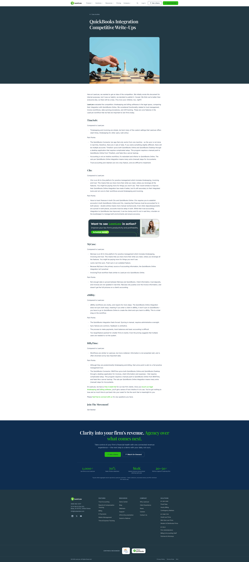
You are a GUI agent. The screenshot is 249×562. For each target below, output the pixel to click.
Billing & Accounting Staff (169, 533)
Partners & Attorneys (167, 536)
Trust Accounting (104, 502)
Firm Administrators (167, 530)
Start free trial (171, 3)
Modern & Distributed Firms (169, 523)
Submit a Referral (124, 518)
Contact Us (143, 515)
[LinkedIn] (72, 516)
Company (127, 3)
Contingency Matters (167, 510)
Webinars (122, 508)
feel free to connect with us (102, 397)
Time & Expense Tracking (107, 520)
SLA (177, 559)
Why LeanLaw (144, 502)
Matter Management (105, 517)
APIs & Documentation (126, 515)
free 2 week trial (110, 387)
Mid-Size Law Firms (167, 520)
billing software (105, 389)
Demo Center (123, 502)
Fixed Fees (164, 504)
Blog (120, 505)
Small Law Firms (166, 517)
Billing (100, 511)
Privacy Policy (161, 559)
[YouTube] (80, 516)
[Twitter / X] (76, 516)
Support (121, 511)
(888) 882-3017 (76, 504)
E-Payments (102, 514)
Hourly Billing (165, 507)
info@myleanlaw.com (77, 511)
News (142, 508)
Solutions (98, 3)
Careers (142, 511)
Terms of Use (170, 559)
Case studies (95, 14)
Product (88, 3)
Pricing (118, 3)
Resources (109, 3)
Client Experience (145, 505)
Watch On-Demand (134, 454)
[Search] (137, 3)
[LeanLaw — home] (76, 3)
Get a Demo (156, 3)
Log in (144, 3)
